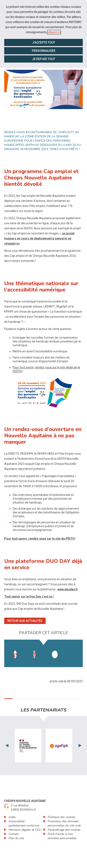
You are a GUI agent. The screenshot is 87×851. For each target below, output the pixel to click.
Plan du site (16, 838)
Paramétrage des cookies (64, 830)
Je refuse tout (43, 59)
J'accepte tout (43, 42)
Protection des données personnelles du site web (64, 823)
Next (80, 745)
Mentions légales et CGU (24, 830)
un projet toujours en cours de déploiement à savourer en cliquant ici (39, 238)
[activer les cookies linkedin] (34, 654)
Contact (13, 834)
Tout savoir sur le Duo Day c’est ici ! (29, 596)
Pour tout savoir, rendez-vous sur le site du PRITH (39, 538)
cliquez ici (54, 32)
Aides (12, 817)
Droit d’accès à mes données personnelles (62, 836)
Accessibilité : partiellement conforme (23, 823)
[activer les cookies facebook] (15, 654)
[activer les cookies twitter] (54, 654)
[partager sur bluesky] (74, 650)
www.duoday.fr (67, 589)
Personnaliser (43, 50)
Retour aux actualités (24, 621)
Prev (6, 745)
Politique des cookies (61, 817)
